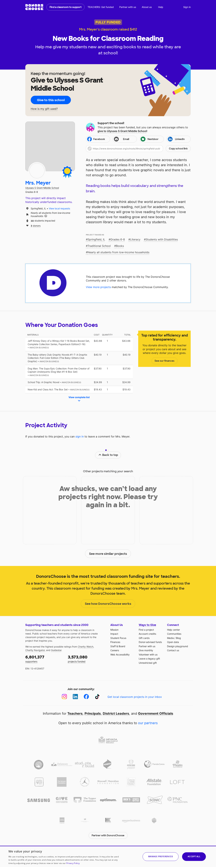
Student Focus (118, 638)
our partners (148, 723)
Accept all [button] (194, 856)
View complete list (79, 397)
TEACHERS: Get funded (101, 7)
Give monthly (146, 650)
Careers (114, 650)
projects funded (77, 658)
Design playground (177, 646)
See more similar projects (108, 554)
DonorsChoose (34, 7)
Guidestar (56, 650)
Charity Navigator (35, 650)
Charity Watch (85, 646)
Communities (174, 633)
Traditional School (99, 246)
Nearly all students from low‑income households (118, 252)
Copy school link (178, 148)
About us (147, 7)
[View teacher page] (50, 146)
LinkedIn (180, 139)
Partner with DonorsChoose (108, 835)
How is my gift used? (44, 109)
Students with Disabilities (162, 239)
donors (35, 225)
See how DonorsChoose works (108, 604)
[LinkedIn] (75, 696)
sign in (79, 436)
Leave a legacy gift (149, 658)
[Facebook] (86, 696)
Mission (114, 629)
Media (170, 638)
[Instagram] (64, 696)
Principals (93, 713)
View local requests (59, 208)
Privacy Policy (73, 863)
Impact (114, 633)
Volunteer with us (148, 654)
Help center (173, 629)
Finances (115, 642)
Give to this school (51, 100)
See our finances (164, 360)
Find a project (146, 629)
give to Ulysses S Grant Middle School (122, 131)
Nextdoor (152, 139)
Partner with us (127, 7)
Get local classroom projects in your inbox (134, 696)
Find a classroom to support (66, 7)
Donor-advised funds (150, 642)
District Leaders (116, 713)
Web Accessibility (120, 654)
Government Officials (155, 713)
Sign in (187, 7)
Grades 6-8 (117, 239)
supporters (34, 658)
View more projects (98, 287)
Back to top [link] (110, 455)
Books (120, 246)
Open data (173, 642)
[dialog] (108, 856)
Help (160, 7)
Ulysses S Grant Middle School (42, 187)
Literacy (135, 239)
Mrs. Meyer (38, 183)
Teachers (75, 713)
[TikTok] (97, 696)
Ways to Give (147, 625)
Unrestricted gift (148, 662)
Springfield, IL (96, 239)
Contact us (173, 650)
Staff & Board (117, 646)
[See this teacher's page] (37, 170)
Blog (178, 638)
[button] (138, 148)
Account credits (147, 633)
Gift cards (144, 638)
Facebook (99, 139)
